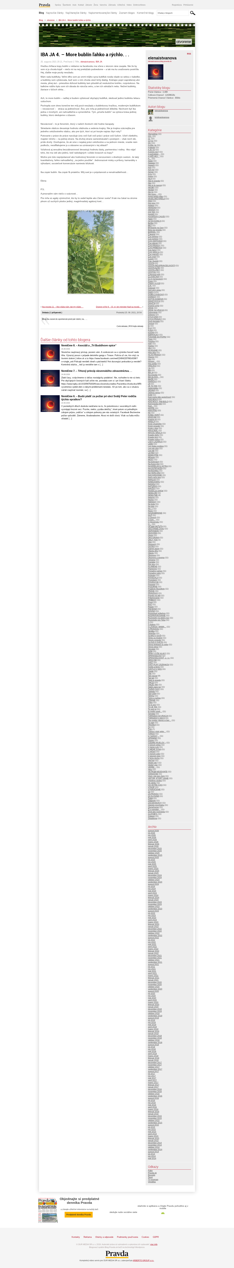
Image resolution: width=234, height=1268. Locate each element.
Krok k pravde (154, 426)
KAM (150, 395)
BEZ (150, 225)
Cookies (145, 1237)
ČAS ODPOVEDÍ (155, 241)
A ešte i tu (152, 145)
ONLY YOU (153, 540)
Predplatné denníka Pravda (78, 1215)
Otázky (151, 553)
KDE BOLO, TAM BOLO (158, 401)
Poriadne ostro (154, 573)
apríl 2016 (152, 1107)
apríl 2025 (152, 866)
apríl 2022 (152, 947)
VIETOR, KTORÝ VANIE (158, 778)
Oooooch (152, 544)
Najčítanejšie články (76, 12)
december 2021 (155, 955)
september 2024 (155, 882)
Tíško (150, 702)
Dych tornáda (154, 321)
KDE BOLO (153, 399)
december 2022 (155, 929)
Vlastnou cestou (155, 780)
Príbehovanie (154, 598)
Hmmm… (152, 361)
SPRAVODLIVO (155, 656)
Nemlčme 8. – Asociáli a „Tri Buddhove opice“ (89, 345)
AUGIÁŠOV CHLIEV (156, 216)
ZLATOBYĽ (153, 814)
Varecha (103, 5)
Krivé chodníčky (155, 424)
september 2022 (155, 935)
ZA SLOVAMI (153, 796)
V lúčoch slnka (154, 745)
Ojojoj (150, 535)
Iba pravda (152, 375)
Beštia (150, 223)
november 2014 (155, 1145)
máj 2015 (152, 1132)
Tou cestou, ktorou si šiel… (159, 720)
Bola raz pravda (155, 230)
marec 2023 (153, 922)
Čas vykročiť (153, 254)
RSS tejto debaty (136, 326)
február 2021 (153, 978)
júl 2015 (151, 1127)
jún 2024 (152, 889)
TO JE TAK (152, 707)
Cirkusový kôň (154, 274)
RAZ (150, 604)
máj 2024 (152, 891)
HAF (150, 344)
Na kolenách (153, 462)
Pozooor (151, 584)
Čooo (150, 281)
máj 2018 (152, 1051)
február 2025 (153, 871)
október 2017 (154, 1067)
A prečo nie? (153, 152)
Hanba (151, 346)
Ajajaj (150, 176)
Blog (41, 12)
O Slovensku (153, 522)
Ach (149, 167)
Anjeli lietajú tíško (155, 196)
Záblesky (152, 801)
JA (149, 384)
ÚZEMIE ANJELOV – (157, 743)
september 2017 (155, 1069)
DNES (150, 292)
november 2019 (155, 1011)
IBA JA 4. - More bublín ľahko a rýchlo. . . (76, 20)
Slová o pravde (154, 640)
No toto (151, 506)
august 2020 (153, 991)
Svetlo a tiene (154, 667)
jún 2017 (152, 1076)
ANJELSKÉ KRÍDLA (156, 199)
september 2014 (155, 1149)
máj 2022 (152, 944)
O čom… (152, 520)
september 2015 (155, 1123)
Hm (149, 359)
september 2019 (155, 1016)
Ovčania (151, 560)
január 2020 (153, 1007)
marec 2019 (153, 1029)
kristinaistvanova (162, 117)
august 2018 (153, 1045)
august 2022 (153, 938)
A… (149, 158)
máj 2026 (152, 837)
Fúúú (150, 339)
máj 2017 (152, 1078)
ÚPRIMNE (152, 738)
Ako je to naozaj (155, 185)
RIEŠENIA (152, 609)
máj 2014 (152, 1158)
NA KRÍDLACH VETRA (158, 466)
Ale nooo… (153, 194)
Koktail (81, 5)
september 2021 (155, 962)
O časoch (152, 517)
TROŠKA (152, 725)
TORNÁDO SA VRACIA (158, 716)
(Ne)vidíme (153, 134)
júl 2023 (151, 913)
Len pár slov (153, 448)
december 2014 (155, 1143)
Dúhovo (151, 315)
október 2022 (154, 933)
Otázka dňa (153, 551)
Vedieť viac (153, 765)
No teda (151, 504)
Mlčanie (151, 457)
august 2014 (153, 1152)
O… (149, 524)
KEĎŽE (151, 408)
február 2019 (153, 1031)
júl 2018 (151, 1047)
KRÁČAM (152, 417)
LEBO (150, 444)
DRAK (150, 308)
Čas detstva (153, 237)
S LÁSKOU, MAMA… (157, 627)
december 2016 (155, 1089)
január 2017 (153, 1087)
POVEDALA (153, 578)
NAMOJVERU (154, 482)
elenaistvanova (87, 62)
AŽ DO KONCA (154, 221)
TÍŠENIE (151, 700)
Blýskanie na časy (156, 228)
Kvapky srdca (154, 439)
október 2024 (154, 880)
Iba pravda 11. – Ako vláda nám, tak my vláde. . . (62, 307)
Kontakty (76, 1237)
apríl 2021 (152, 973)
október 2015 (154, 1120)
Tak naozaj (152, 676)
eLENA (151, 332)
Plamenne (152, 569)
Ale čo (150, 192)
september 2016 (155, 1096)
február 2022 (153, 951)
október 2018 (154, 1040)
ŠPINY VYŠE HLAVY (157, 653)
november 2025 (155, 851)
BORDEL (152, 232)
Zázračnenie (153, 807)
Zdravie (88, 5)
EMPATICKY (153, 335)
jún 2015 (152, 1129)
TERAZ (151, 696)
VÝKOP (151, 787)
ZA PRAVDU (153, 794)
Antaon (151, 205)
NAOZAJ (152, 484)
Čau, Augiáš (153, 261)
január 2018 (153, 1060)
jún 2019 (152, 1022)
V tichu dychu (154, 758)
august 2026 (153, 831)
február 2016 (153, 1112)
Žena (96, 5)
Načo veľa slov (154, 477)
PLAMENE (152, 566)
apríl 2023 (152, 920)
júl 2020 (151, 993)
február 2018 (153, 1058)
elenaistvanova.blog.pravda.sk (160, 61)
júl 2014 (151, 1154)
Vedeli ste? (153, 763)
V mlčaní (152, 751)
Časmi (151, 259)
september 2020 (155, 989)
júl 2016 (151, 1100)
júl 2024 (151, 886)
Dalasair (151, 288)
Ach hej (151, 170)
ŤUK (150, 729)
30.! (149, 143)
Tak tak (151, 678)
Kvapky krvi (153, 437)
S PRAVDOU (153, 629)
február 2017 (153, 1085)
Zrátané (151, 816)
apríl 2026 (152, 840)
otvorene (51, 20)
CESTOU (152, 272)
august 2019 (153, 1018)
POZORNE (152, 587)
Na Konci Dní (154, 464)
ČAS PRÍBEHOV (155, 248)
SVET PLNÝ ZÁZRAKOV (158, 665)
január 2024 (153, 900)
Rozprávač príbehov (157, 613)
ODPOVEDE (153, 531)
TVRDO (151, 734)
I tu (149, 368)
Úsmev (151, 740)
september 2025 (155, 855)
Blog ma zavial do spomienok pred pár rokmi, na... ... (64, 319)
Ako (149, 183)
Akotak (151, 190)
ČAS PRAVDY (154, 245)
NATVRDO (152, 486)
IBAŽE (150, 379)
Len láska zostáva (156, 446)
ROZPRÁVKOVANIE (157, 615)
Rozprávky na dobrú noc (158, 618)
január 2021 (153, 980)
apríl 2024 (152, 893)
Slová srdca (153, 647)
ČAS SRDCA (153, 252)
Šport (150, 1177)
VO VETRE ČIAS (155, 785)
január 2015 (153, 1140)
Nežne (151, 500)
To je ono (152, 705)
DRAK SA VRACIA (156, 310)
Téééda (151, 691)
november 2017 (155, 1065)
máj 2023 (152, 918)
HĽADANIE (153, 350)
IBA (149, 370)
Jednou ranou (154, 393)
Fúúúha (151, 341)
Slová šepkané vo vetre (158, 644)
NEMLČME (153, 495)
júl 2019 (151, 1020)
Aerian (151, 172)
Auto (74, 5)
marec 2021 (153, 976)
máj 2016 (152, 1105)
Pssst (150, 602)
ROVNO (151, 611)
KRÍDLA (151, 422)
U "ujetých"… (153, 736)
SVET (150, 662)
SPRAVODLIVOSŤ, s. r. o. (159, 658)
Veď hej (151, 760)
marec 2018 (153, 1056)
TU (149, 727)
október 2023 (154, 906)
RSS (189, 54)
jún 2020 (152, 996)
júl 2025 (151, 860)
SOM (150, 651)
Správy (58, 5)
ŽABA (150, 798)
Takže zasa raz (154, 687)
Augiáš (151, 214)
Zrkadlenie (152, 818)
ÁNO (150, 201)
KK (149, 413)
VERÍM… (152, 767)
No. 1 (150, 508)
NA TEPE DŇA (154, 473)
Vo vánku (152, 783)
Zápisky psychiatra (156, 805)
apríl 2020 (152, 1000)
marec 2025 (153, 869)
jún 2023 (152, 915)
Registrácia (177, 5)
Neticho (151, 497)
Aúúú (150, 219)
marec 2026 (153, 842)
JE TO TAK (152, 386)
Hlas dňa (152, 352)
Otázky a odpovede (104, 1237)
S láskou (152, 624)
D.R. (150, 286)
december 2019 (155, 1009)
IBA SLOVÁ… (154, 377)
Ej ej (150, 328)
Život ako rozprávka (156, 812)
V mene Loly (153, 747)
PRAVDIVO (153, 593)
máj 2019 (152, 1025)
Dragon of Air (153, 306)
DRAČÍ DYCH (154, 301)
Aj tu (150, 174)
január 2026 (153, 846)
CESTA (151, 263)
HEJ (150, 348)
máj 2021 (152, 971)
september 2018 (155, 1042)
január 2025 (153, 873)
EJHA (150, 330)
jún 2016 (152, 1103)
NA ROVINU (153, 471)
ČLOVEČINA (153, 277)
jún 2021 (152, 969)
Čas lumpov (153, 239)
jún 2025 (152, 862)
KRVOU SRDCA (155, 433)
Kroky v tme (153, 428)
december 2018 (155, 1036)
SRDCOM (152, 660)
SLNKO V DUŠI (154, 636)
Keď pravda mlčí (155, 404)
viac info (153, 1244)
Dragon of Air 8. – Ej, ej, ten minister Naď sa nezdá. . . (119, 307)
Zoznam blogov (127, 12)
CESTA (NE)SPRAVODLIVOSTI (161, 265)
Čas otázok (153, 243)
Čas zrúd (152, 257)
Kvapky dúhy (153, 435)
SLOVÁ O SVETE (155, 642)
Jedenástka (153, 388)
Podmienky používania (127, 1237)
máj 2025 (152, 864)
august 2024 (153, 884)
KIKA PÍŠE (152, 410)
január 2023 (153, 926)
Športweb (67, 5)
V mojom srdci (154, 754)
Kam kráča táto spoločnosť (159, 397)
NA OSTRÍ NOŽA (155, 468)
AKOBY (151, 187)
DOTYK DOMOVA (155, 299)
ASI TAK (151, 212)
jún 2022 (152, 942)
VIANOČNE (153, 774)
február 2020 (153, 1005)
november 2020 (155, 984)
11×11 (150, 141)
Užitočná (121, 5)
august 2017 (153, 1071)
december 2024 (155, 875)
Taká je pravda (154, 680)
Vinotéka (152, 1182)
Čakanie (151, 234)
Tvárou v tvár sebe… (157, 731)
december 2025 (155, 848)
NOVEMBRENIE (155, 513)
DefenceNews (139, 5)
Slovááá (151, 649)
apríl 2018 (152, 1054)
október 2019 (154, 1013)
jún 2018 (152, 1049)
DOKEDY (152, 297)
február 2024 (153, 898)
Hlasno (151, 357)
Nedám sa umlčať (155, 491)
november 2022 (155, 931)
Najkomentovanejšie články (103, 12)
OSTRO (151, 546)
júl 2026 (151, 833)
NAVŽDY (152, 488)
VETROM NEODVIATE (157, 772)
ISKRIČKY (152, 381)
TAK (150, 673)
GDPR (156, 1237)
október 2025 (154, 853)
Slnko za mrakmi (155, 638)
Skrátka (151, 631)
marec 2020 (153, 1002)
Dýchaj (151, 323)
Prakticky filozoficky (156, 589)
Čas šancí (152, 250)
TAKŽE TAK (153, 685)
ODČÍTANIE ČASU (156, 529)
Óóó (150, 542)
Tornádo (151, 714)
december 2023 (155, 902)
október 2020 (154, 987)
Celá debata (122, 326)
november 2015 (155, 1118)
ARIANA (151, 210)
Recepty (151, 1175)
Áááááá (151, 163)
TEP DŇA (152, 694)
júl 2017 (151, 1074)
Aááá (150, 161)
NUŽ (150, 515)
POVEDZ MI (153, 582)
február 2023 (153, 924)
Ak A (150, 179)
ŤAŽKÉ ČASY (154, 689)
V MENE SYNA (154, 749)
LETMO (151, 453)
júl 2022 (151, 940)
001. (150, 136)
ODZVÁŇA (152, 533)
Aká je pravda (154, 181)
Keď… (150, 406)
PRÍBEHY (152, 600)
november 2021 (155, 958)
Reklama (88, 1237)
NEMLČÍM (152, 493)
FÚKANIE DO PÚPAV (157, 337)
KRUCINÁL (153, 430)
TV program (153, 1180)
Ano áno (151, 203)
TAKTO (151, 682)
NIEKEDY (152, 502)
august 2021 (153, 964)
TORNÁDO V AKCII (156, 718)
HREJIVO (152, 366)
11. (149, 138)
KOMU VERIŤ (154, 415)
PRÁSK (151, 591)
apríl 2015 (152, 1134)
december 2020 (155, 982)
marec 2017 (153, 1083)
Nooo (150, 511)
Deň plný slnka (154, 290)
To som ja (152, 709)
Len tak (151, 451)
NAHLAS (152, 480)
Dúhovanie (153, 312)
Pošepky (152, 575)
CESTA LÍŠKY (154, 270)
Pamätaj (151, 562)
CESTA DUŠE (154, 268)
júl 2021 (151, 967)
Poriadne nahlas (155, 571)
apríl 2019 (152, 1027)
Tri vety (151, 723)
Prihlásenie (188, 5)
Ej (149, 326)
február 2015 (153, 1138)
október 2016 (154, 1094)
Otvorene (152, 555)
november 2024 (155, 877)
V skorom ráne (154, 756)
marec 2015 (153, 1136)
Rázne (151, 607)
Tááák (150, 671)
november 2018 (155, 1038)
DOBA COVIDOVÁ (156, 294)
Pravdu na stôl (154, 595)
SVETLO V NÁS (155, 669)
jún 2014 (152, 1156)
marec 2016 (153, 1109)
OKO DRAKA (153, 537)
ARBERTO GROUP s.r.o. (143, 1260)
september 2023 (155, 909)
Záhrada (112, 5)
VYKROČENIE (154, 789)
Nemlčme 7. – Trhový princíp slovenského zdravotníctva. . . (96, 371)
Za (149, 792)
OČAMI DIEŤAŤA (155, 526)
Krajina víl (152, 419)
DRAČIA (151, 303)
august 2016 (153, 1098)
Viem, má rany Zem (156, 776)
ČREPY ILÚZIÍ (154, 283)
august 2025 (153, 857)
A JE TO (151, 150)
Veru (150, 769)
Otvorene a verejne (156, 558)
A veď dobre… (154, 154)
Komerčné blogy (145, 12)
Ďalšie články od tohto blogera (65, 339)
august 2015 (153, 1125)
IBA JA (99, 62)
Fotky (150, 1171)
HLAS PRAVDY (154, 355)
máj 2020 (152, 998)
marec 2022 (153, 949)
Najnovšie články (55, 12)
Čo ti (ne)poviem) (155, 279)
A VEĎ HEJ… (154, 156)
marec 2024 (153, 895)
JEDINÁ (151, 390)
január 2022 (153, 953)
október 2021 (154, 960)
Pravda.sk (152, 1173)
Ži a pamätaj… (154, 809)
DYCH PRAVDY (155, 319)
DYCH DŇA (153, 317)
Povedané (152, 580)
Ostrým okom (153, 549)
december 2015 (155, 1116)
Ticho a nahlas (154, 698)
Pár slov (151, 564)
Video (129, 5)
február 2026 (153, 844)
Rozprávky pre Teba (156, 620)
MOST (150, 459)
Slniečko (152, 633)
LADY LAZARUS (155, 442)
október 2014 (154, 1147)
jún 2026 (152, 835)
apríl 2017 (152, 1080)
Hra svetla (152, 364)
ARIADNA (152, 208)
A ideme (151, 147)
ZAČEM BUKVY (155, 803)
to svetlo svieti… (155, 711)
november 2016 (155, 1091)
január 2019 (153, 1033)
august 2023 (153, 911)
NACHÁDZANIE (155, 475)
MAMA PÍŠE (153, 455)
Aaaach (151, 165)
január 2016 (153, 1114)
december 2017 (155, 1062)
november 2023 (155, 904)
